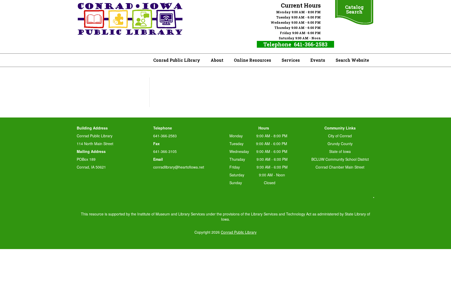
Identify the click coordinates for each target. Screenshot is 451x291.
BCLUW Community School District (340, 159)
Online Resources (252, 60)
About (217, 60)
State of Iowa (340, 151)
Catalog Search (354, 9)
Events (317, 60)
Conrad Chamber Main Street (340, 167)
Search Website (352, 60)
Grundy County (340, 143)
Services (291, 60)
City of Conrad (340, 135)
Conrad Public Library (176, 60)
